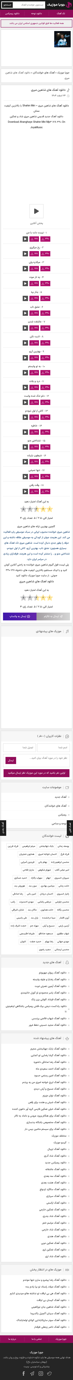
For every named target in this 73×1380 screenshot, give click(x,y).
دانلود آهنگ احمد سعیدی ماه (51, 1069)
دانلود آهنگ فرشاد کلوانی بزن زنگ (48, 999)
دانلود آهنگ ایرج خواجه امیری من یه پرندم (44, 1082)
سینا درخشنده (48, 918)
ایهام (48, 878)
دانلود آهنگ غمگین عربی (53, 1243)
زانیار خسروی (63, 894)
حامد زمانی (63, 886)
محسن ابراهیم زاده (60, 862)
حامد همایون (47, 910)
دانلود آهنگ (63, 106)
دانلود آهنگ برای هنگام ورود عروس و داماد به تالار (40, 1116)
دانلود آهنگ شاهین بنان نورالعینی (48, 1307)
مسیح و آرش (49, 926)
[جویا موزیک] (59, 5)
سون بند (33, 886)
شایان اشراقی (18, 910)
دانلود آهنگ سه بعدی (55, 1176)
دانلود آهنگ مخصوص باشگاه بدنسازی (46, 1122)
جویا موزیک (63, 73)
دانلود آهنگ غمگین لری (54, 1250)
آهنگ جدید (60, 797)
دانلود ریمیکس (12, 13)
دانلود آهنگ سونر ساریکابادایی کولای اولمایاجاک (41, 1320)
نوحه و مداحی (59, 824)
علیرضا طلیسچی (27, 933)
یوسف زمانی (63, 846)
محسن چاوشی (62, 902)
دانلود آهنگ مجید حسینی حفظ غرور (47, 1025)
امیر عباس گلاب (62, 870)
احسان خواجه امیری (47, 854)
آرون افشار (64, 918)
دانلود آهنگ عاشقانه (55, 1169)
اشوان (23, 941)
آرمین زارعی (63, 926)
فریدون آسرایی (27, 862)
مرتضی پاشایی (44, 902)
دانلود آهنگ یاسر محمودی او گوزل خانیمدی (43, 993)
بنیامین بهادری (48, 886)
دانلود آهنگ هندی (56, 1236)
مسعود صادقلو (46, 933)
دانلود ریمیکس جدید (55, 1163)
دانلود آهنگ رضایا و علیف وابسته (49, 979)
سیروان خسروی (61, 878)
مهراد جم (34, 926)
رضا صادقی (18, 894)
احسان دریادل (46, 894)
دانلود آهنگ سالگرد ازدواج (53, 1189)
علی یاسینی (21, 918)
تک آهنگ (61, 13)
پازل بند (34, 918)
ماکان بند (32, 910)
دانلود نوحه (36, 13)
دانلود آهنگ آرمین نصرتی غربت (50, 986)
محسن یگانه (63, 910)
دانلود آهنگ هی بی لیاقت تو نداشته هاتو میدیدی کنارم (38, 1293)
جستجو (7, 5)
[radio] (49, 509)
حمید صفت (35, 941)
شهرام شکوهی (44, 870)
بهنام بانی (42, 862)
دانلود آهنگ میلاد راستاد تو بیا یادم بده (46, 1287)
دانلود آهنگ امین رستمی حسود (50, 1076)
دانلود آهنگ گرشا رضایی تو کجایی (48, 1055)
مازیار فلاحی (28, 870)
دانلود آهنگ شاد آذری (55, 1156)
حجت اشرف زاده (18, 926)
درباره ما (12, 1339)
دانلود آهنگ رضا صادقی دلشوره (50, 1062)
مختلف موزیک (59, 1136)
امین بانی (31, 894)
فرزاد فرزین (13, 846)
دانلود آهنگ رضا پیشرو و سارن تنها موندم (44, 1280)
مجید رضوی (45, 949)
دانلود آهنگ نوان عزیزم (54, 1096)
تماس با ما (37, 1339)
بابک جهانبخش (46, 846)
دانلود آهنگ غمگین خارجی (52, 1210)
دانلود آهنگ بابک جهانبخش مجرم (48, 1049)
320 (47, 239)
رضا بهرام (49, 941)
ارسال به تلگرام (51, 616)
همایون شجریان (26, 854)
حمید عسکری (20, 878)
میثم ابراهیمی (28, 846)
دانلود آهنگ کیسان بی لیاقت (51, 1300)
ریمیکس (62, 815)
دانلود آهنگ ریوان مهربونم (52, 973)
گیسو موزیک (60, 1143)
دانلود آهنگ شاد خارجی (54, 1230)
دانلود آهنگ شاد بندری (54, 1216)
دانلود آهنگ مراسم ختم (54, 1223)
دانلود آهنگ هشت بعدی (53, 1183)
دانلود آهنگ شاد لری (55, 1256)
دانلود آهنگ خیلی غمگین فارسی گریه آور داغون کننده (39, 1109)
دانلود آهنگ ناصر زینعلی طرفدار (50, 1327)
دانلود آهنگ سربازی (56, 1196)
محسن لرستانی (62, 949)
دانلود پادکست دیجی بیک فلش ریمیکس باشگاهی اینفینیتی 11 (36, 1009)
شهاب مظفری (63, 933)
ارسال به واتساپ (18, 616)
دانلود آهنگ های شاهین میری (48, 90)
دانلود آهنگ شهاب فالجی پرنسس (49, 1018)
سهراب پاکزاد (36, 878)
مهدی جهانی (63, 941)
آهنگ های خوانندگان (44, 73)
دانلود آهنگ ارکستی (56, 1203)
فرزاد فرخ (65, 854)
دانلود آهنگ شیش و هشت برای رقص (47, 1102)
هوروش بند (19, 886)
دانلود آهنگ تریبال (56, 1149)
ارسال (11, 760)
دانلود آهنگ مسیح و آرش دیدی (50, 1089)
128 (36, 239)
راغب (12, 902)
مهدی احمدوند (26, 902)
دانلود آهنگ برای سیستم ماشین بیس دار (45, 1129)
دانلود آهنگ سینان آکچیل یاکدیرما (48, 1313)
